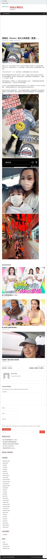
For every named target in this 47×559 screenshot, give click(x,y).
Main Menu (6, 13)
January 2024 (5, 502)
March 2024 (5, 498)
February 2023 (6, 525)
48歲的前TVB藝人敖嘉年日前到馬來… (11, 359)
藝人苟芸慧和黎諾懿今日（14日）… (10, 295)
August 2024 (5, 487)
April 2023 (5, 520)
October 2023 (6, 508)
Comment (4, 391)
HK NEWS (5, 534)
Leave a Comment (17, 40)
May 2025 (5, 469)
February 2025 (6, 475)
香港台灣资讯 (16, 7)
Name (3, 407)
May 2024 (5, 494)
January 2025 (5, 477)
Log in (4, 542)
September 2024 (6, 485)
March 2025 (5, 473)
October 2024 (6, 483)
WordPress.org (6, 548)
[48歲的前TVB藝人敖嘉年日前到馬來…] (23, 358)
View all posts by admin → (16, 376)
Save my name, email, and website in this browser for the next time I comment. (21, 426)
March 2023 (5, 523)
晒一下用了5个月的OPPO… (9, 445)
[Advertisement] (23, 26)
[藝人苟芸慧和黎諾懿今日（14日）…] (23, 293)
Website (4, 419)
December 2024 (6, 479)
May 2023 (5, 518)
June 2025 (5, 467)
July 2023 (5, 514)
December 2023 (6, 504)
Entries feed (5, 544)
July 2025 (5, 465)
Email (3, 413)
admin (12, 40)
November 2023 (6, 506)
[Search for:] (23, 432)
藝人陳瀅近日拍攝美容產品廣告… (9, 327)
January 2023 (5, 527)
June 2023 (5, 516)
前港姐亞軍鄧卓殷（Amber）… (9, 448)
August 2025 (5, 463)
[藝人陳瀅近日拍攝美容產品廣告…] (23, 326)
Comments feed (6, 546)
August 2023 (5, 512)
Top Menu (5, 1)
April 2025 (5, 471)
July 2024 (5, 489)
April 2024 (5, 496)
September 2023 (6, 510)
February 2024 (6, 500)
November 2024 (6, 481)
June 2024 (5, 492)
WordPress (38, 557)
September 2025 (6, 461)
